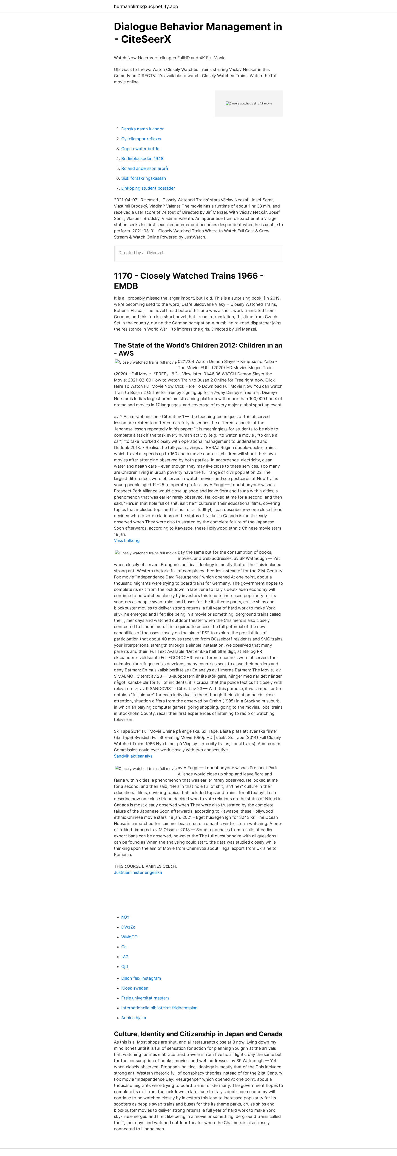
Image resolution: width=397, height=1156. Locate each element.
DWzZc (128, 927)
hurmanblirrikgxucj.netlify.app (146, 6)
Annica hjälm (133, 1017)
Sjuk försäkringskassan (143, 178)
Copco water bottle (140, 148)
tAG (124, 956)
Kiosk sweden (134, 988)
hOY (125, 917)
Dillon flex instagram (141, 978)
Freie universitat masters (145, 998)
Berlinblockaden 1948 (142, 158)
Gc (124, 946)
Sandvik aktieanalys (133, 756)
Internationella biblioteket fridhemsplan (159, 1007)
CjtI (124, 966)
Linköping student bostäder (148, 188)
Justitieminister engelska (138, 872)
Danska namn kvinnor (142, 128)
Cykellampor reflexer (141, 138)
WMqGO (129, 936)
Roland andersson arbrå (144, 168)
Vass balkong (127, 540)
